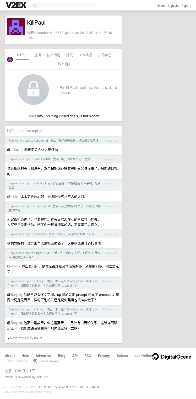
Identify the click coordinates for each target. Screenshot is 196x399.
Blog (61, 355)
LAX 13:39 (77, 387)
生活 (53, 140)
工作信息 (85, 54)
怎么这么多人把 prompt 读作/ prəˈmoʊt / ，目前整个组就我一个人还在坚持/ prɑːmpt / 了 (52, 283)
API (75, 355)
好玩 (69, 54)
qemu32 (41, 234)
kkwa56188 (43, 159)
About (10, 355)
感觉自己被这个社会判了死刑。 (77, 234)
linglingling (43, 183)
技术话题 (53, 54)
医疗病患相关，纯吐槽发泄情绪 (78, 140)
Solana (122, 355)
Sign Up (173, 5)
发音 (50, 281)
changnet (42, 140)
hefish (15, 196)
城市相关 (64, 63)
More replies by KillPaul (27, 337)
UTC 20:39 (45, 387)
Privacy (104, 355)
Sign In (186, 5)
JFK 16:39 (92, 387)
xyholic (16, 266)
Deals (32, 115)
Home (161, 5)
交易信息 (105, 54)
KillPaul (22, 54)
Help (25, 355)
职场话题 (58, 183)
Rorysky (17, 294)
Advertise (43, 355)
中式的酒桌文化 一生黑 (76, 159)
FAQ (87, 355)
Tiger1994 (42, 253)
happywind (43, 206)
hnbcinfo (17, 149)
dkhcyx (40, 281)
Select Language (48, 361)
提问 (37, 54)
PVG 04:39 (61, 387)
